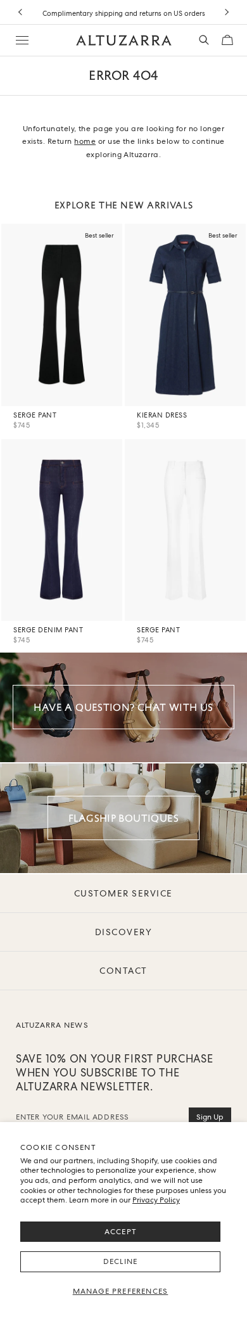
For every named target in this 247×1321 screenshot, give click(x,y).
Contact (123, 970)
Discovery (124, 932)
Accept (120, 1232)
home (85, 141)
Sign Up (210, 1117)
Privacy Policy (156, 1200)
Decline (120, 1261)
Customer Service (123, 893)
